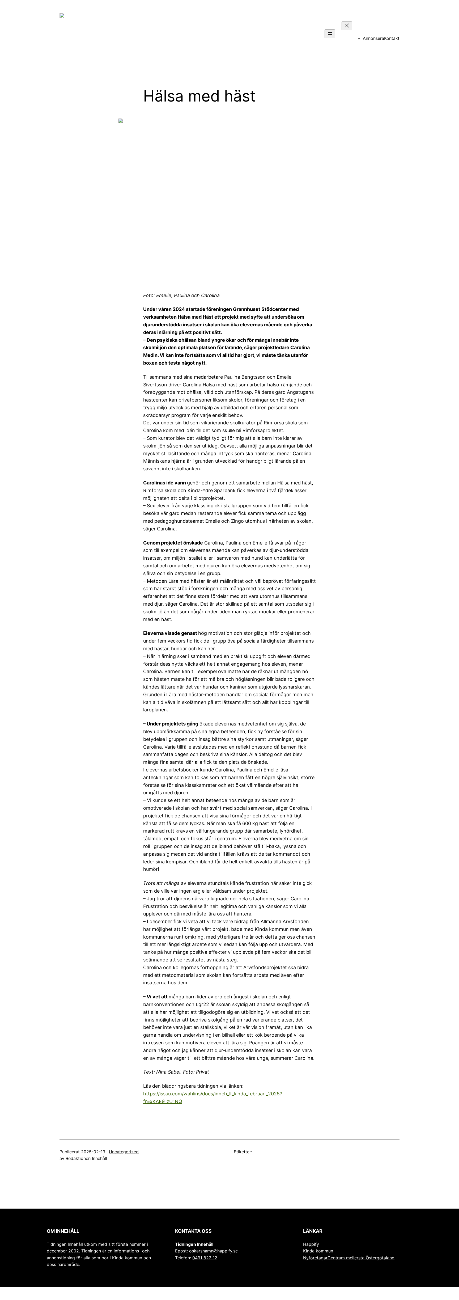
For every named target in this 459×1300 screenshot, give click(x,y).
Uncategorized (124, 1151)
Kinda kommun (318, 1250)
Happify (311, 1244)
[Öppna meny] (330, 33)
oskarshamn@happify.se (213, 1250)
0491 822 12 (204, 1257)
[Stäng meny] (347, 26)
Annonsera (373, 38)
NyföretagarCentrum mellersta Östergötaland (348, 1257)
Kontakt (392, 38)
